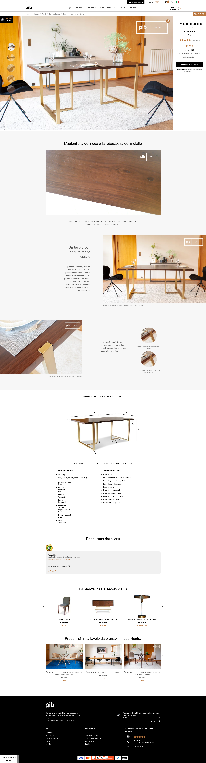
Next (170, 73)
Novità (133, 8)
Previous (2, 73)
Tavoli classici (108, 474)
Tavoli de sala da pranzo (112, 484)
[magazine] (70, 7)
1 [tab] (11, 47)
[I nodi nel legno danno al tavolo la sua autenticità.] (149, 359)
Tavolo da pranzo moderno (113, 496)
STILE (151, 2)
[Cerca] (26, 2)
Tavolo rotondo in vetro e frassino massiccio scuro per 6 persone (142, 675)
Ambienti (92, 8)
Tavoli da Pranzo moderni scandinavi (117, 477)
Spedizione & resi (107, 396)
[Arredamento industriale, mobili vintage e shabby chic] (31, 7)
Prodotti (80, 8)
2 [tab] (11, 57)
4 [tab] (11, 79)
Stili (102, 8)
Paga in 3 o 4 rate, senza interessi (189, 53)
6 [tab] (11, 100)
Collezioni (36, 14)
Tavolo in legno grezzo (111, 502)
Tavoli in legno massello (112, 490)
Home (27, 14)
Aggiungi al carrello (189, 64)
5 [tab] (11, 89)
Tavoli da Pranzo (54, 14)
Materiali (111, 8)
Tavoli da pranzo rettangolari (114, 481)
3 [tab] (11, 68)
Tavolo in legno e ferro (111, 499)
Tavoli (44, 14)
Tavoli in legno (108, 487)
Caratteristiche (89, 396)
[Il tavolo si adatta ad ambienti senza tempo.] (149, 335)
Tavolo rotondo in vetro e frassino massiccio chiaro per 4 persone (64, 675)
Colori (123, 8)
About (121, 396)
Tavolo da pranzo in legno (113, 493)
